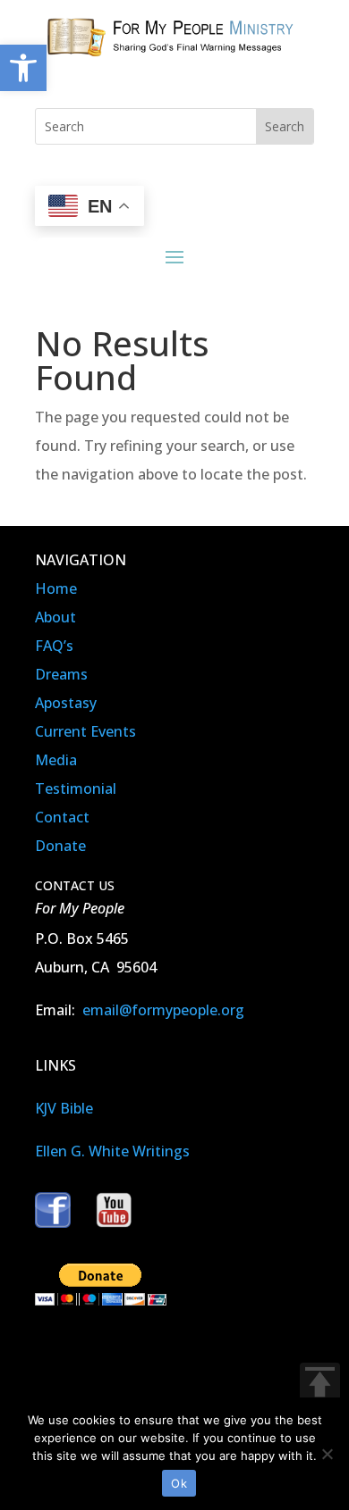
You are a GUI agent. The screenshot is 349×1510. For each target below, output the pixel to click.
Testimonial (75, 788)
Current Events (85, 731)
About (55, 617)
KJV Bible (64, 1108)
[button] (23, 68)
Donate (60, 845)
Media (56, 760)
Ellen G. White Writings (112, 1151)
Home (56, 588)
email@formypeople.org (163, 1010)
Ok (179, 1483)
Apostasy (66, 703)
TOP (320, 1383)
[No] (327, 1454)
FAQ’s (54, 645)
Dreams (61, 674)
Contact (62, 817)
